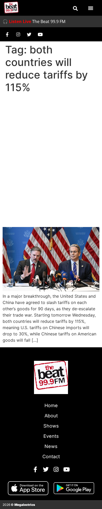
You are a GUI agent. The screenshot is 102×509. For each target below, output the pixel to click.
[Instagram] (18, 34)
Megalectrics (24, 505)
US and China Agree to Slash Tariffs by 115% (48, 212)
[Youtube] (40, 34)
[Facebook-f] (7, 34)
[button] (75, 8)
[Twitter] (29, 34)
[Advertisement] (51, 149)
